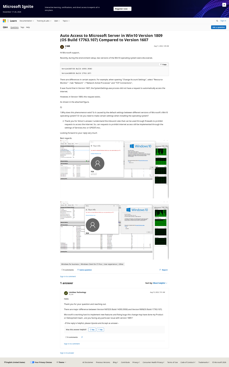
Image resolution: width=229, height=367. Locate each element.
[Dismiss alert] (224, 5)
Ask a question (219, 27)
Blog (115, 362)
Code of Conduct (187, 362)
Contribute (125, 362)
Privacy (135, 362)
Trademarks (203, 362)
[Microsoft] (4, 20)
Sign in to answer (67, 353)
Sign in (223, 21)
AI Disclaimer (88, 362)
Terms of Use (172, 362)
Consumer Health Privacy (153, 362)
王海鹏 (67, 46)
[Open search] (217, 21)
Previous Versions (103, 362)
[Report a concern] (82, 337)
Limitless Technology (77, 292)
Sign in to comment (68, 276)
